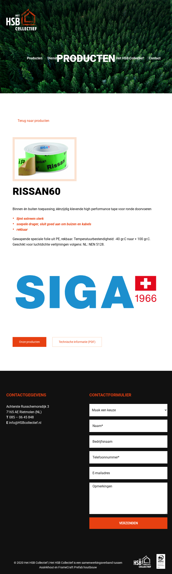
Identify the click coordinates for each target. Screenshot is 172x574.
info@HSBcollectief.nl (25, 423)
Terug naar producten (33, 121)
